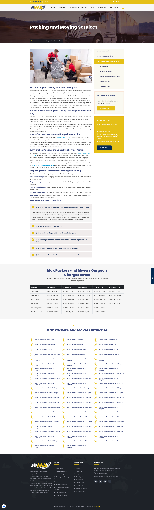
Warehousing (103, 66)
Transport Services (105, 71)
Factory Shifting (104, 81)
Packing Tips (80, 477)
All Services (59, 468)
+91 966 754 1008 (101, 473)
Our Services (73, 7)
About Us (62, 7)
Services (39, 41)
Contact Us (102, 7)
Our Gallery (79, 480)
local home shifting (63, 137)
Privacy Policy (80, 491)
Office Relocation (104, 86)
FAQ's (78, 474)
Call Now (105, 147)
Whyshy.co (97, 506)
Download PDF (106, 108)
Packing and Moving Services (109, 61)
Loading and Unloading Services (109, 76)
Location (84, 7)
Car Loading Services (62, 474)
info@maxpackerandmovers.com (107, 476)
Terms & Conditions (82, 488)
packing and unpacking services (43, 165)
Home (53, 7)
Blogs (92, 7)
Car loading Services (106, 56)
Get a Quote (114, 7)
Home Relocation (104, 51)
